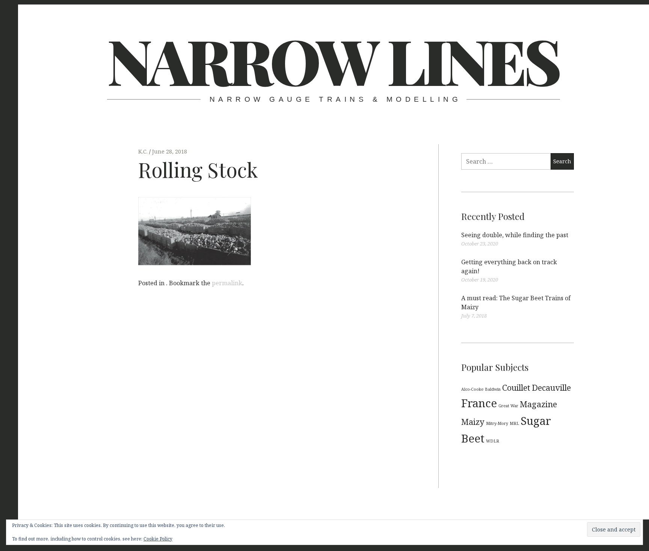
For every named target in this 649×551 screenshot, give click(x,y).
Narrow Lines (332, 60)
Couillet (516, 387)
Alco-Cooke (472, 389)
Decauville (551, 387)
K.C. (143, 151)
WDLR (492, 441)
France (479, 403)
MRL (514, 423)
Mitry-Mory (497, 423)
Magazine (538, 404)
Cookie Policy (157, 539)
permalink (227, 283)
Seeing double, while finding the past (514, 235)
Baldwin (493, 389)
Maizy (472, 421)
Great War (508, 405)
